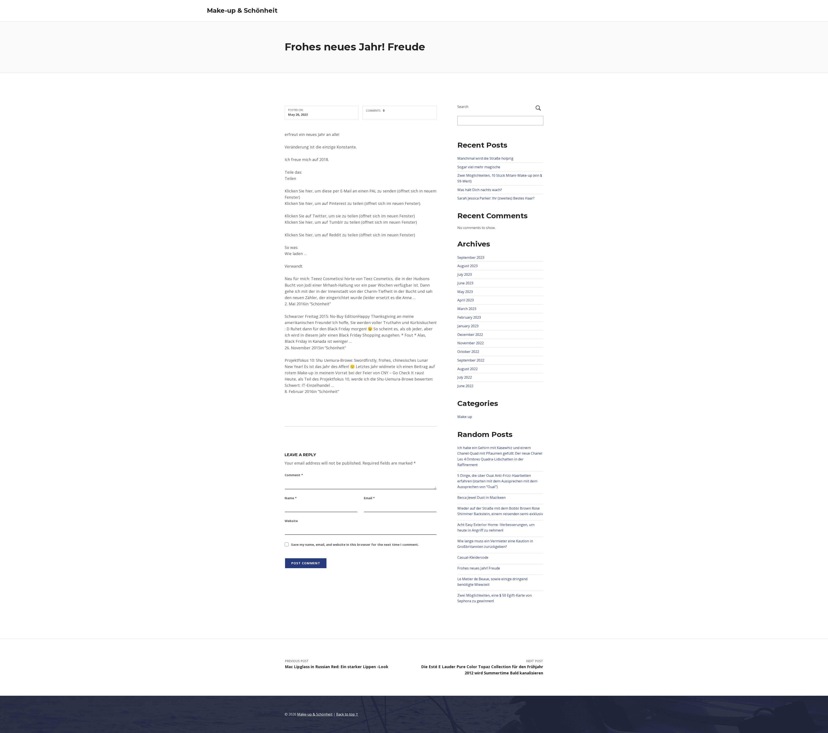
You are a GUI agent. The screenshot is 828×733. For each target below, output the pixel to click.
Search (462, 106)
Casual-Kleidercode (472, 557)
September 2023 (470, 257)
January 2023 (467, 326)
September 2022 (470, 360)
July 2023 (464, 274)
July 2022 (464, 377)
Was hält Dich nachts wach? (479, 189)
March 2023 (466, 308)
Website (291, 521)
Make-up (464, 416)
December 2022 (470, 334)
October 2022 (468, 351)
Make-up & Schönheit (242, 10)
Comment (294, 475)
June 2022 (465, 386)
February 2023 (469, 317)
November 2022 (470, 343)
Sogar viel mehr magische (478, 167)
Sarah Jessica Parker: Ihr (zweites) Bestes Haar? (496, 198)
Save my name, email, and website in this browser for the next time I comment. (355, 544)
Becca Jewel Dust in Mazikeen (481, 497)
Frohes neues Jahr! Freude (478, 568)
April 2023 (465, 300)
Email (369, 498)
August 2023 (467, 266)
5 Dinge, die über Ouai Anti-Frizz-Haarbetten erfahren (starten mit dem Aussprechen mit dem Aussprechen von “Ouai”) (497, 481)
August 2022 (467, 368)
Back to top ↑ (347, 714)
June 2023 (465, 283)
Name (291, 498)
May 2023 (465, 291)
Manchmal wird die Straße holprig (485, 158)
